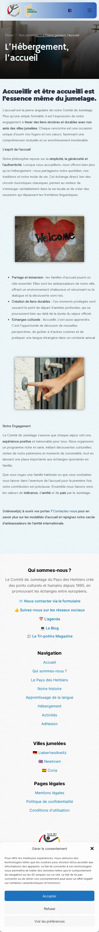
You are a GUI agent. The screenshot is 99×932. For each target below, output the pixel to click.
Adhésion (49, 723)
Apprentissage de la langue (49, 697)
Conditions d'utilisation (49, 810)
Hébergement (49, 706)
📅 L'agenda (49, 619)
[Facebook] (70, 10)
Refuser (49, 909)
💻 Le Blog (49, 628)
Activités (49, 715)
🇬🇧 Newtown (49, 761)
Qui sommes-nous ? (49, 671)
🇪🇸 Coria (49, 770)
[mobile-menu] (85, 10)
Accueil (49, 662)
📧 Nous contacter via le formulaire (49, 601)
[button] (92, 848)
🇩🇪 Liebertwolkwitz (50, 752)
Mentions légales (49, 792)
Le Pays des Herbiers (49, 680)
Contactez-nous (65, 511)
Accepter (49, 896)
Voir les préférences (50, 921)
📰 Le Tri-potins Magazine (50, 636)
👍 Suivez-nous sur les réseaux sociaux (50, 610)
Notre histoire (49, 688)
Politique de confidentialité (49, 801)
